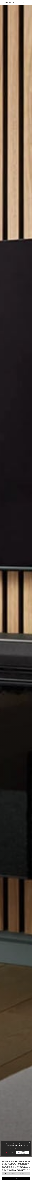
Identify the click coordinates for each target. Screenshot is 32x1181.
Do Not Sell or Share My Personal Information (16, 1173)
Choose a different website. (16, 1149)
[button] (23, 2)
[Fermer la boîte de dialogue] (29, 1143)
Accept (16, 1178)
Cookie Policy (19, 1170)
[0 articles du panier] (26, 2)
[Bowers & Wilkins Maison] (8, 2)
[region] (16, 1169)
